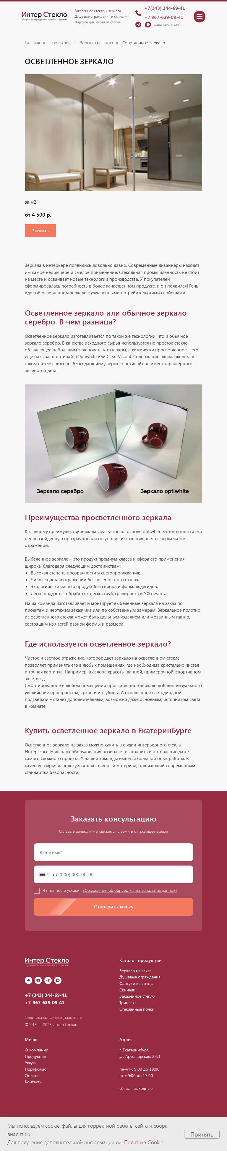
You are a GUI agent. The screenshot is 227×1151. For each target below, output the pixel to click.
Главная (32, 43)
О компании (36, 1050)
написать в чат (166, 24)
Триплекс (127, 1002)
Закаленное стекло (137, 996)
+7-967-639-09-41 (44, 1002)
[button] (40, 231)
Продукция (59, 43)
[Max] (57, 980)
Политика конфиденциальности (53, 1017)
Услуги (31, 1062)
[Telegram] (48, 980)
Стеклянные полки (136, 1009)
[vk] (28, 980)
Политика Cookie (143, 1142)
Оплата (31, 1075)
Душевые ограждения (139, 977)
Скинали (127, 990)
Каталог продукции (140, 960)
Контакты (34, 1082)
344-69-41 (164, 8)
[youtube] (38, 980)
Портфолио (35, 1069)
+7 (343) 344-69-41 (46, 995)
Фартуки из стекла (136, 983)
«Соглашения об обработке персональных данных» (130, 890)
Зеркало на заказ (96, 43)
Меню (31, 1039)
